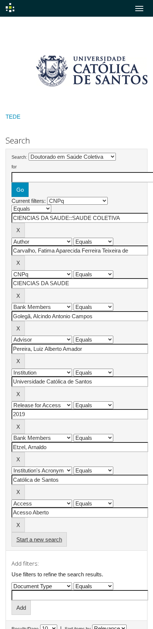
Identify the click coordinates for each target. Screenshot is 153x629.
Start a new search (39, 539)
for (14, 166)
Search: (19, 157)
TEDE (13, 116)
